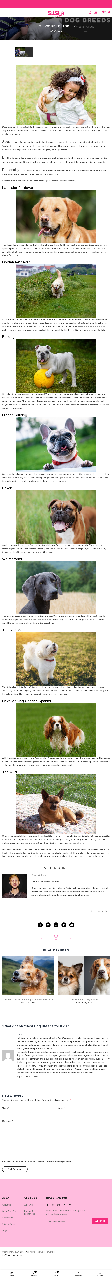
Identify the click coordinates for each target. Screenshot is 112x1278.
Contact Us (7, 1217)
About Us (6, 1205)
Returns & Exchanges (29, 1212)
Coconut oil (104, 405)
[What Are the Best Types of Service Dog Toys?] (41, 938)
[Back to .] (56, 938)
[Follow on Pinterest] (69, 1205)
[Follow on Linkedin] (64, 1205)
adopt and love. (76, 843)
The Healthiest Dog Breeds (84, 999)
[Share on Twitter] (48, 924)
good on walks (67, 477)
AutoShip (28, 1205)
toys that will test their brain (38, 619)
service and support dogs (91, 326)
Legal (4, 1230)
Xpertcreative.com (14, 1255)
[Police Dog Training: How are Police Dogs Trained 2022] (70, 938)
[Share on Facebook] (40, 924)
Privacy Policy (9, 1224)
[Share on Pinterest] (56, 924)
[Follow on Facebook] (47, 1205)
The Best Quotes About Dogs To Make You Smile (28, 999)
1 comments (101, 911)
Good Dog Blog (9, 1211)
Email (61, 1108)
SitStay (23, 1252)
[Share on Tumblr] (63, 924)
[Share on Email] (71, 924)
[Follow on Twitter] (53, 1205)
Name (5, 1108)
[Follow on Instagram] (58, 1205)
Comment (7, 1121)
